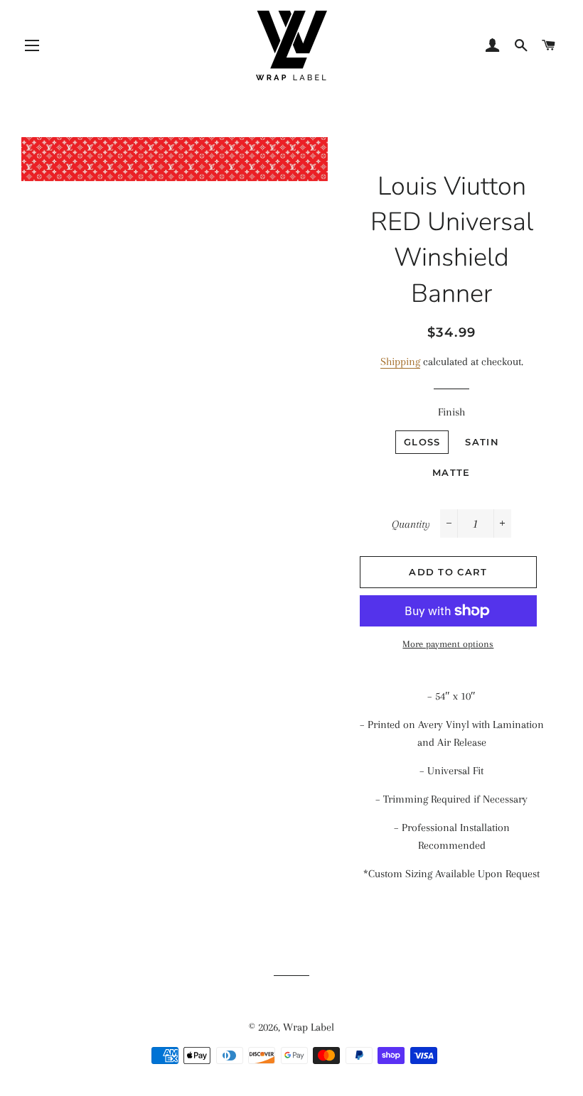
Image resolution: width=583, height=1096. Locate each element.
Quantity (411, 524)
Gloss (422, 441)
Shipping (400, 361)
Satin (482, 441)
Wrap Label (308, 1027)
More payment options (447, 644)
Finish (451, 412)
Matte (451, 472)
